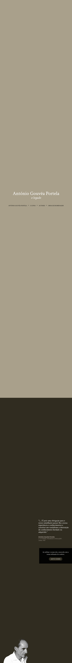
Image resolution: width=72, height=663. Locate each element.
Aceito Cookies (55, 559)
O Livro (33, 205)
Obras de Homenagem (56, 205)
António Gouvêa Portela (17, 205)
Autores (42, 205)
